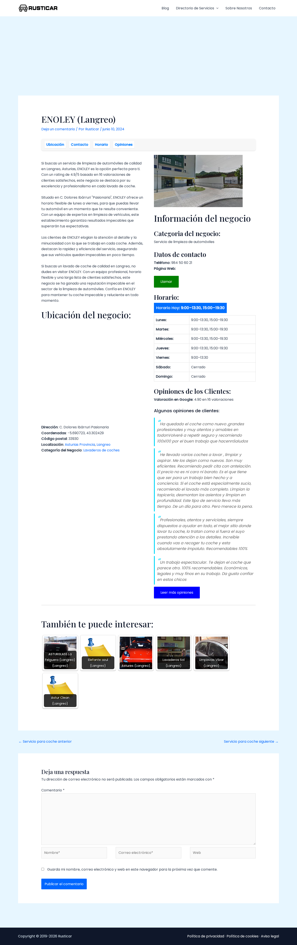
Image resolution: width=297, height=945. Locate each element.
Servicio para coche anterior (45, 741)
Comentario (53, 790)
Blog (165, 8)
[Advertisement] (148, 48)
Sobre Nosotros (238, 8)
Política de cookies (243, 936)
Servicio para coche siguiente (251, 741)
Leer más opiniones (176, 592)
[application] (216, 8)
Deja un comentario (58, 129)
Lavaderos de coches (101, 450)
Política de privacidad (205, 936)
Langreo (103, 444)
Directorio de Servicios (195, 8)
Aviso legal (270, 936)
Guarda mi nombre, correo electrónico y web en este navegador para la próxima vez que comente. (132, 869)
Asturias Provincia (80, 444)
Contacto (267, 8)
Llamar (166, 281)
